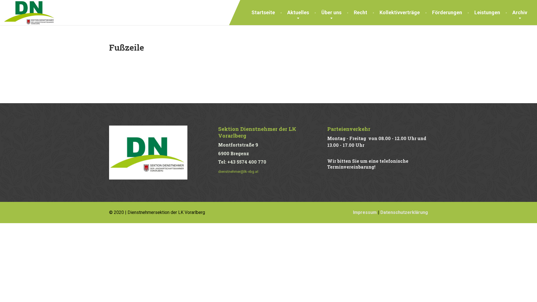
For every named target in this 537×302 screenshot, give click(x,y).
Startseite (263, 12)
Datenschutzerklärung (404, 212)
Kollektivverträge (400, 12)
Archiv (519, 12)
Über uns (331, 12)
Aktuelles (298, 12)
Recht (360, 12)
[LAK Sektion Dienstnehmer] (29, 12)
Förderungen (447, 12)
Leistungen (487, 12)
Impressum (365, 212)
